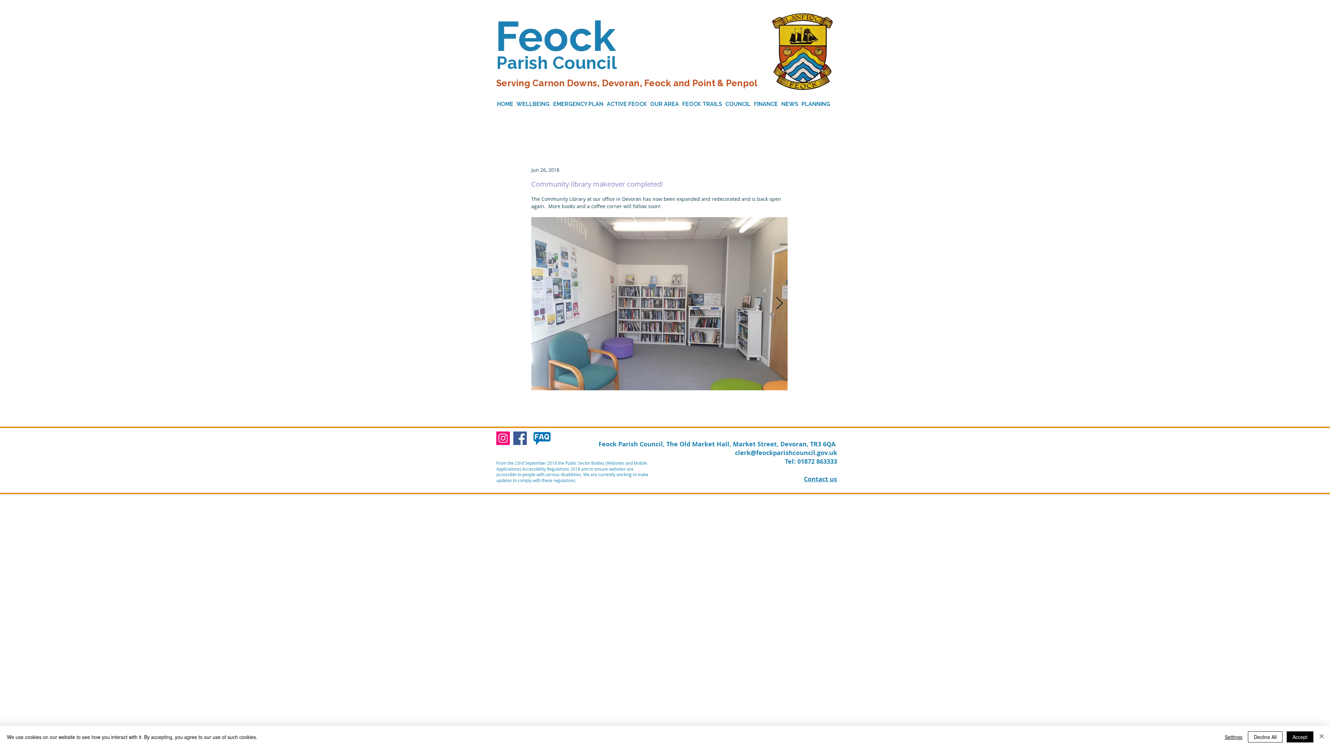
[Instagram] (503, 438)
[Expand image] (659, 303)
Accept (1300, 736)
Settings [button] (1233, 736)
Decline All (1265, 736)
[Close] (1322, 736)
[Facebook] (520, 438)
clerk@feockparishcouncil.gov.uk (786, 452)
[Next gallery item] (779, 303)
